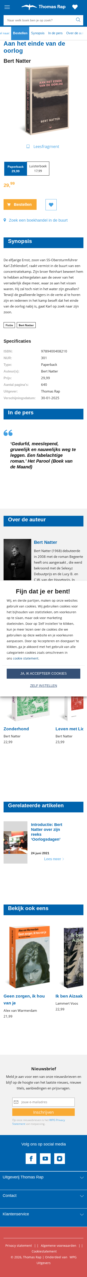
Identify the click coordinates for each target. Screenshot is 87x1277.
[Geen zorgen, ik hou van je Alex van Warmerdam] (27, 971)
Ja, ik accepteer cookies (43, 673)
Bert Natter (26, 325)
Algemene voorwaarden (58, 1245)
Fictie (9, 325)
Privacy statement (18, 1245)
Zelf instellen (43, 686)
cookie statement (25, 658)
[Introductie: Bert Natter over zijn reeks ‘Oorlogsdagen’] (37, 842)
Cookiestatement (44, 1251)
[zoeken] (79, 20)
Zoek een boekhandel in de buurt (38, 220)
